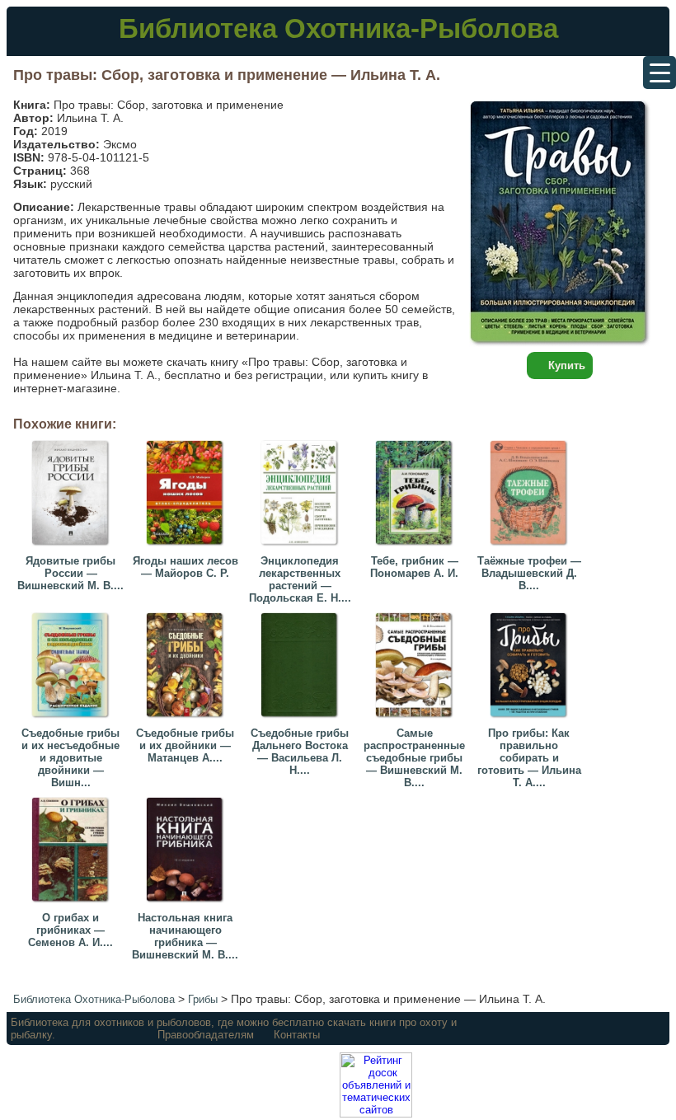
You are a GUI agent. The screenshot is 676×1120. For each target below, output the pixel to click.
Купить (566, 365)
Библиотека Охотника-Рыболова (338, 28)
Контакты (297, 1035)
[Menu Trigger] (659, 72)
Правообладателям (205, 1035)
